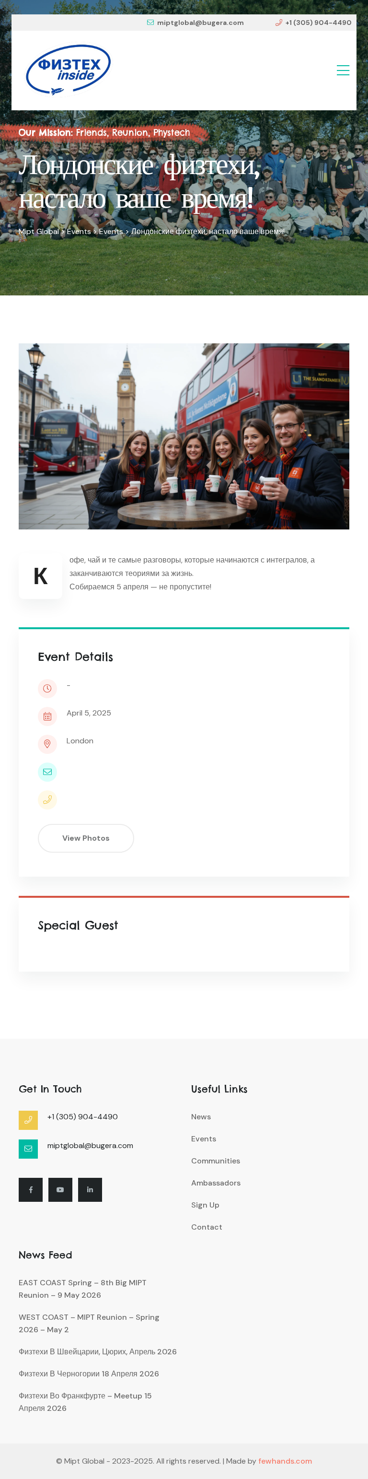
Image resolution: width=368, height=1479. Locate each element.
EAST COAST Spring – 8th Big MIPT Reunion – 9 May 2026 (83, 1289)
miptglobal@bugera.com (200, 22)
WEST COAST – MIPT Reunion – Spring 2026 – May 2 (89, 1323)
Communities (215, 1161)
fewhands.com (285, 1461)
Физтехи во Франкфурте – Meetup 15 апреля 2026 (85, 1402)
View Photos (86, 838)
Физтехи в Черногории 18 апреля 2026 (89, 1374)
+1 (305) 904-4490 (319, 22)
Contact (206, 1227)
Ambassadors (216, 1183)
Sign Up (205, 1205)
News (201, 1117)
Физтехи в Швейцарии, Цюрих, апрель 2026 (98, 1352)
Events (203, 1139)
